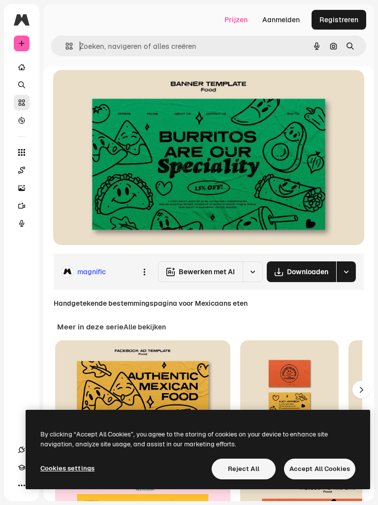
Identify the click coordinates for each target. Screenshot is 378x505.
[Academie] (22, 467)
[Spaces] (22, 170)
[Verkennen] (22, 120)
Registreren (338, 19)
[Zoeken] (22, 85)
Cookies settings (67, 468)
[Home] (22, 67)
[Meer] (22, 485)
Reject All (243, 469)
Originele (117, 88)
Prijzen (236, 19)
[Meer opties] (144, 272)
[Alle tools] (22, 152)
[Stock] (22, 102)
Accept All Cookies (319, 469)
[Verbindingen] (22, 450)
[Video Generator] (22, 206)
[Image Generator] (22, 188)
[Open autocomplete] (65, 46)
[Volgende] (361, 389)
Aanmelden (281, 19)
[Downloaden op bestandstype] (346, 271)
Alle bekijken (145, 327)
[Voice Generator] (22, 223)
